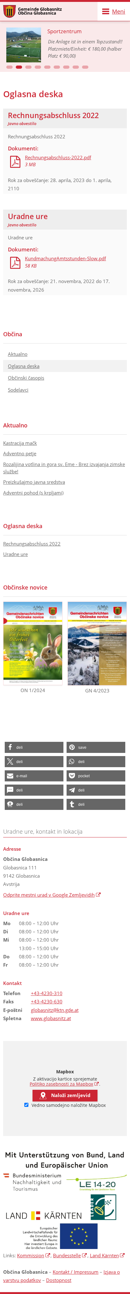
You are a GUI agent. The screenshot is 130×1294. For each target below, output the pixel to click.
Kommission (33, 1255)
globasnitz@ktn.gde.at (55, 1010)
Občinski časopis (26, 378)
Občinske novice (25, 587)
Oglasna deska (23, 366)
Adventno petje (19, 453)
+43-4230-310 (46, 993)
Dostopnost (58, 1280)
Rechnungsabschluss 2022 (32, 543)
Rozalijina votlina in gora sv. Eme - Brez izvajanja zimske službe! (64, 468)
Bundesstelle (70, 1255)
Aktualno (17, 354)
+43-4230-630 (46, 1001)
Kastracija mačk (20, 443)
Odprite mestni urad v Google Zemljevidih (52, 895)
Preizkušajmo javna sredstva (34, 482)
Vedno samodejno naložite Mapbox (68, 1105)
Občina (12, 334)
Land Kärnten (107, 1255)
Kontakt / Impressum (75, 1272)
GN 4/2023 (97, 690)
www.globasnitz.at (51, 1018)
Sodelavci (18, 390)
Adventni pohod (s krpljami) (33, 492)
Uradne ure (15, 554)
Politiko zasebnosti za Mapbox (64, 1084)
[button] (9, 67)
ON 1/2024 (33, 690)
